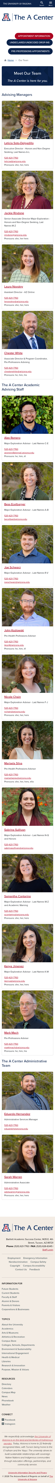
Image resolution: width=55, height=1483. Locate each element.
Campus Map (8, 1392)
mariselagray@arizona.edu (17, 778)
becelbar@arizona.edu (15, 519)
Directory (6, 1384)
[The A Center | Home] (27, 17)
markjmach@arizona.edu (16, 1047)
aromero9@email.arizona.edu (19, 452)
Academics (7, 1328)
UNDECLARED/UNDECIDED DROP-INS (29, 42)
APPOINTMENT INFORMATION (34, 36)
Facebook (10, 1419)
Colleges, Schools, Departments (18, 1345)
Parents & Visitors (11, 1305)
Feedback (34, 1269)
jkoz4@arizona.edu (14, 645)
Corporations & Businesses (15, 1309)
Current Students (10, 1293)
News (4, 1396)
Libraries (6, 1361)
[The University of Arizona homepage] (17, 3)
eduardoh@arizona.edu (16, 1128)
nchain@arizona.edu (14, 711)
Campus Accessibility (34, 1265)
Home (11, 60)
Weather (6, 1404)
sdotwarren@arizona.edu (17, 1191)
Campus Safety (38, 1261)
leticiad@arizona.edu (15, 161)
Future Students (10, 1289)
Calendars (7, 1388)
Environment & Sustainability (16, 1349)
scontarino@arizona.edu (16, 914)
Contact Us (21, 1269)
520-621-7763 (11, 157)
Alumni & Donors (10, 1301)
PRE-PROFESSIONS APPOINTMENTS (30, 51)
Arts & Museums (10, 1332)
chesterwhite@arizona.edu (18, 371)
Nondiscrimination (18, 1261)
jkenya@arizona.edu (14, 981)
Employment (14, 1258)
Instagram (10, 1424)
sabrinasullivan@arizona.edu (18, 848)
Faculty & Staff (9, 1297)
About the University (12, 1324)
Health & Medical (11, 1357)
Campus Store (9, 1341)
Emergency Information (35, 1258)
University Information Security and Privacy (27, 1472)
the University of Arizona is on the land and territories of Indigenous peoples (27, 1440)
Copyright (15, 1265)
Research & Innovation (13, 1365)
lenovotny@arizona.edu (16, 301)
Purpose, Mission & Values (15, 1369)
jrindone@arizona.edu (15, 235)
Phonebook (8, 1400)
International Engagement (15, 1353)
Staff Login (47, 1249)
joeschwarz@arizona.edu (17, 582)
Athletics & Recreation (13, 1336)
